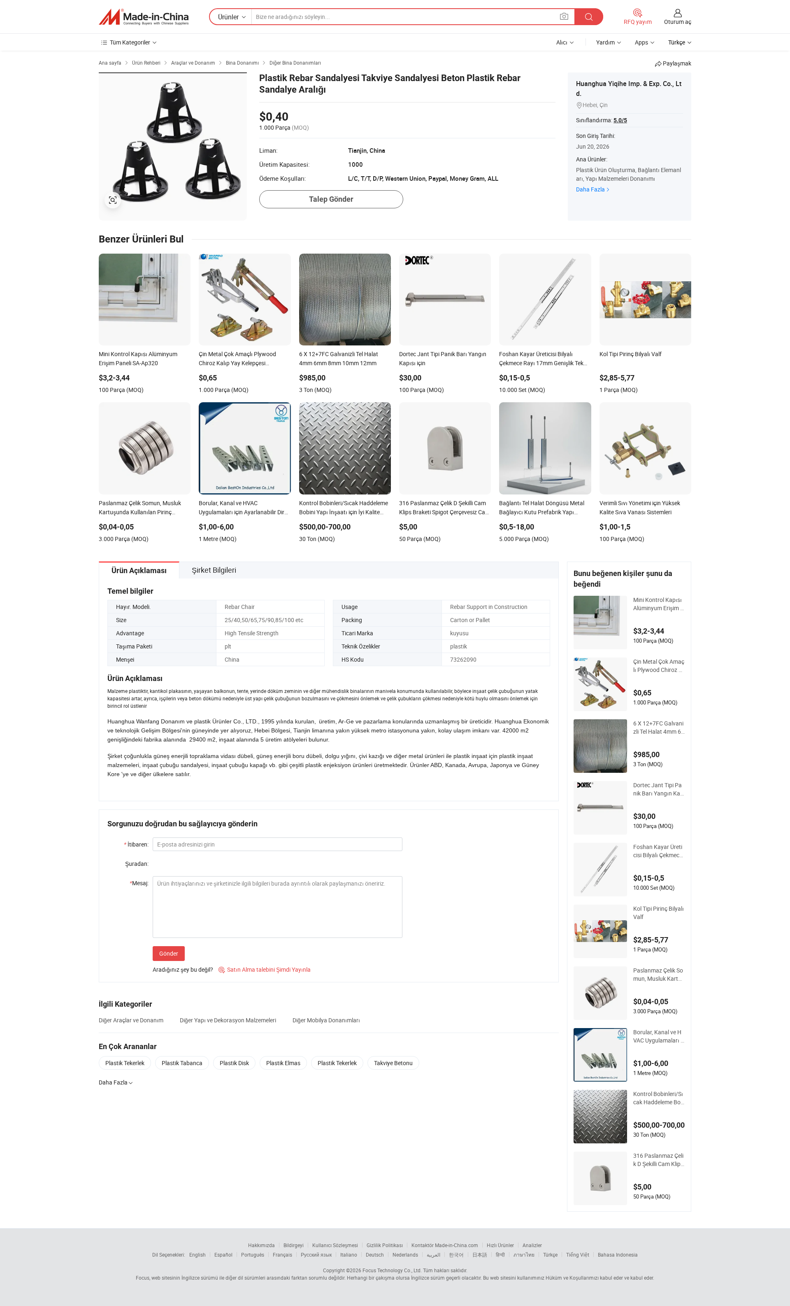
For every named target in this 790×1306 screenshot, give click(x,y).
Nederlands (405, 1254)
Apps (641, 42)
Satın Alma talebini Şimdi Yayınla (264, 969)
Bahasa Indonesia (618, 1254)
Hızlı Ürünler (500, 1245)
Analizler (532, 1245)
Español (223, 1254)
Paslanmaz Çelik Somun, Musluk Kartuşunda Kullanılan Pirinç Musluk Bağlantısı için (658, 974)
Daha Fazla (590, 189)
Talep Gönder (331, 199)
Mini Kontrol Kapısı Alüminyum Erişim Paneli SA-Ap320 (658, 604)
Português (252, 1254)
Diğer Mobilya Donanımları (326, 1020)
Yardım (605, 42)
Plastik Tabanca (182, 1063)
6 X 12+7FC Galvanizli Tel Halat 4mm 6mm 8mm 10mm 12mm (658, 727)
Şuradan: (137, 864)
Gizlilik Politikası (385, 1245)
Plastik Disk (234, 1063)
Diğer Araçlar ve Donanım (131, 1020)
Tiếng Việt (577, 1254)
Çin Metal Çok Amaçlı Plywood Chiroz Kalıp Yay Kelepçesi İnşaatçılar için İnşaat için (659, 666)
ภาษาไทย (524, 1254)
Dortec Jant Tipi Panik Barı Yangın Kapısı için (658, 789)
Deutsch (375, 1254)
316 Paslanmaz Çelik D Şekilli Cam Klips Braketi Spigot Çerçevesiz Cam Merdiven (659, 1160)
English (197, 1254)
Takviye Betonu (393, 1063)
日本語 (479, 1254)
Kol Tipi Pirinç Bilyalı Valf (658, 913)
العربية (433, 1254)
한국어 (456, 1254)
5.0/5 (620, 120)
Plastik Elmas (283, 1063)
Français (282, 1254)
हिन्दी (500, 1254)
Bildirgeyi (293, 1245)
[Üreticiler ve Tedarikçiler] (143, 17)
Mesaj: (139, 883)
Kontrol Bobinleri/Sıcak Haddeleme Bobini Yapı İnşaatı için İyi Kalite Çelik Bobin (658, 1098)
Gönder (168, 953)
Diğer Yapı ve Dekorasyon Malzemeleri (228, 1020)
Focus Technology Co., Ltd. (392, 1270)
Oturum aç (677, 22)
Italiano (348, 1254)
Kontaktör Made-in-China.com (444, 1245)
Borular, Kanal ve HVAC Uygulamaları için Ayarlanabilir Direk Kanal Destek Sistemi (659, 1036)
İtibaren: (136, 844)
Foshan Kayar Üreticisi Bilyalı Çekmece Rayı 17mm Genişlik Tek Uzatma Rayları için (658, 851)
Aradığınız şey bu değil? (183, 969)
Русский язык (316, 1254)
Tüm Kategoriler (130, 42)
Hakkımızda (261, 1245)
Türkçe (550, 1254)
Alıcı (561, 42)
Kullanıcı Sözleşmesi (335, 1245)
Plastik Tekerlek (124, 1063)
